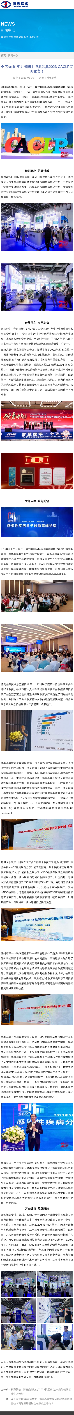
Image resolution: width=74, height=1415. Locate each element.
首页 (3, 55)
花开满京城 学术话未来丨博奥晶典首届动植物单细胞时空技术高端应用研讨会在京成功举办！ (36, 1401)
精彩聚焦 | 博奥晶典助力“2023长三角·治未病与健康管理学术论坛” (36, 1391)
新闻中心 (13, 55)
